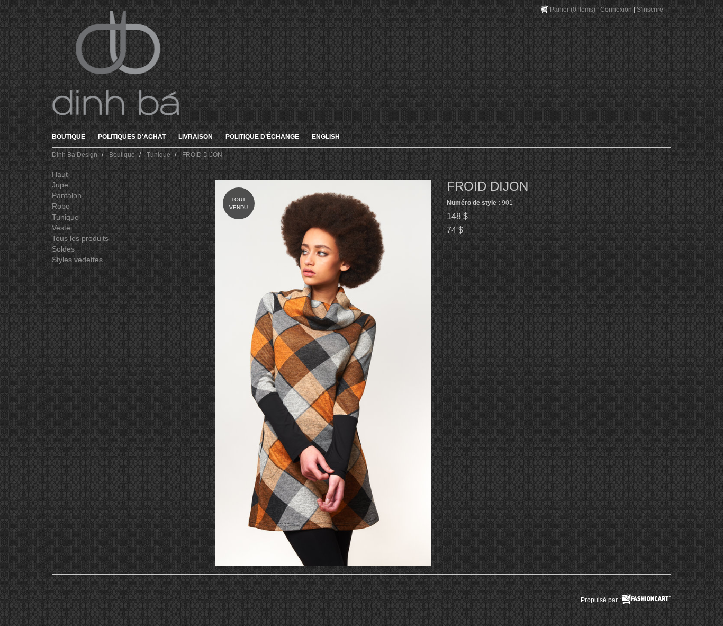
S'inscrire (650, 9)
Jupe (60, 185)
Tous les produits (80, 238)
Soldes (63, 249)
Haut (60, 174)
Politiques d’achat (132, 136)
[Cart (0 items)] (545, 9)
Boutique (68, 136)
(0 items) (572, 9)
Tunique (65, 217)
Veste (61, 227)
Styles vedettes (77, 259)
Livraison (195, 136)
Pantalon (67, 195)
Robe (61, 206)
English (326, 136)
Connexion (616, 9)
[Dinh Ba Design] (115, 63)
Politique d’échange (262, 136)
